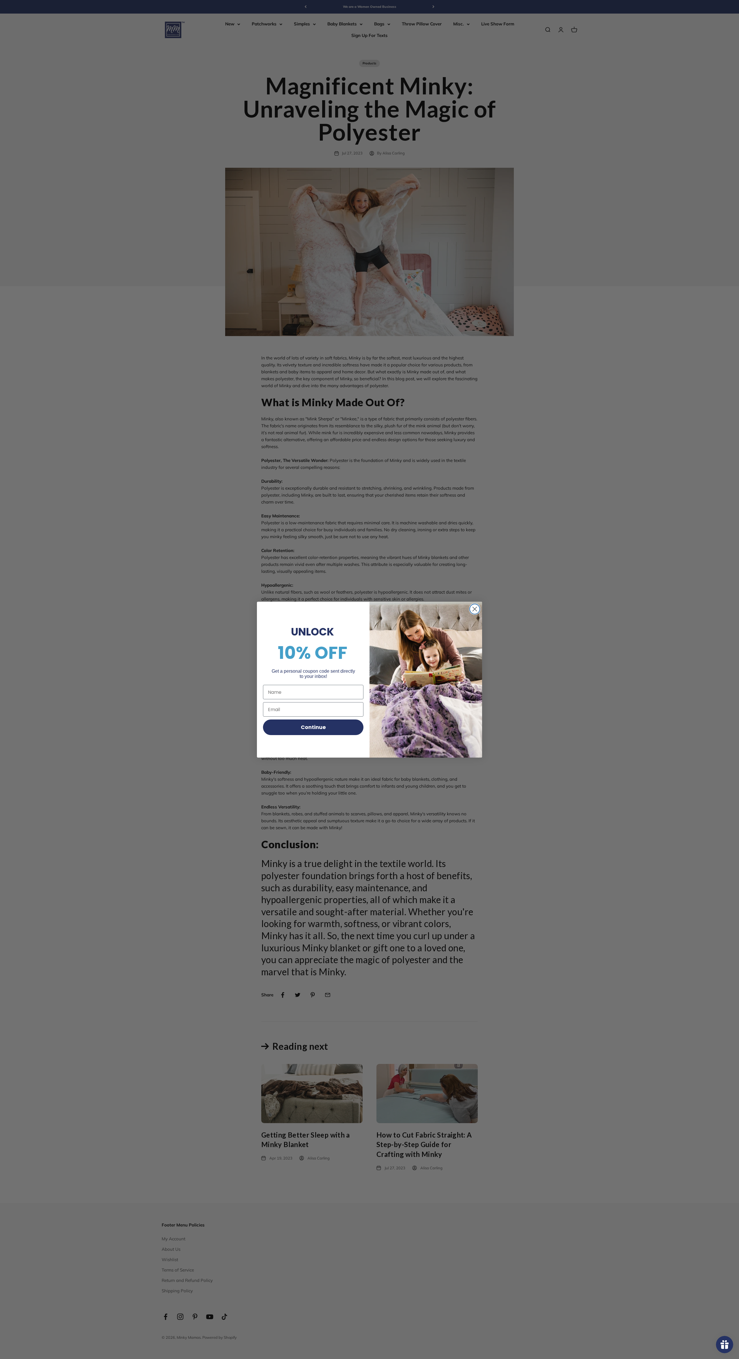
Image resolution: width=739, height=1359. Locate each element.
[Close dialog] (475, 609)
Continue (313, 727)
